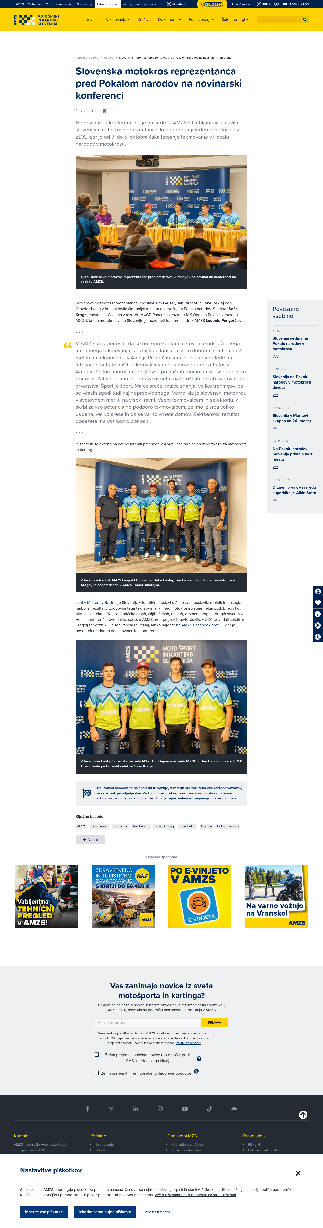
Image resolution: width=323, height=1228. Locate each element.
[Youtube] (185, 1109)
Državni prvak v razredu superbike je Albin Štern (294, 490)
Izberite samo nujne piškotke (105, 1212)
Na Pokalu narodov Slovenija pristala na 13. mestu (294, 454)
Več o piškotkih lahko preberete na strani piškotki (195, 1194)
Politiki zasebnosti (188, 1043)
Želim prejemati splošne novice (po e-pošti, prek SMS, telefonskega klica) (147, 1057)
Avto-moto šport (87, 57)
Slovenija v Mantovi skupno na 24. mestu (292, 418)
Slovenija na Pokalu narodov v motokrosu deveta (292, 382)
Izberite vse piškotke (44, 1212)
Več (275, 356)
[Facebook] (87, 1109)
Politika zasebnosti (262, 1150)
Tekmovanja (104, 1144)
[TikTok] (209, 1109)
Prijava (214, 1022)
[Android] (234, 1109)
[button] (305, 19)
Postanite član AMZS (187, 1144)
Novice (109, 57)
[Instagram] (160, 1109)
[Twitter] (111, 1109)
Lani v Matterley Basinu (96, 602)
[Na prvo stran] (36, 20)
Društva (101, 1150)
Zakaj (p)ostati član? (186, 1150)
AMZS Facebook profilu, (202, 625)
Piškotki (254, 1144)
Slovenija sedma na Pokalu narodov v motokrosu (290, 343)
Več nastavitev (157, 1212)
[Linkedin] (136, 1109)
